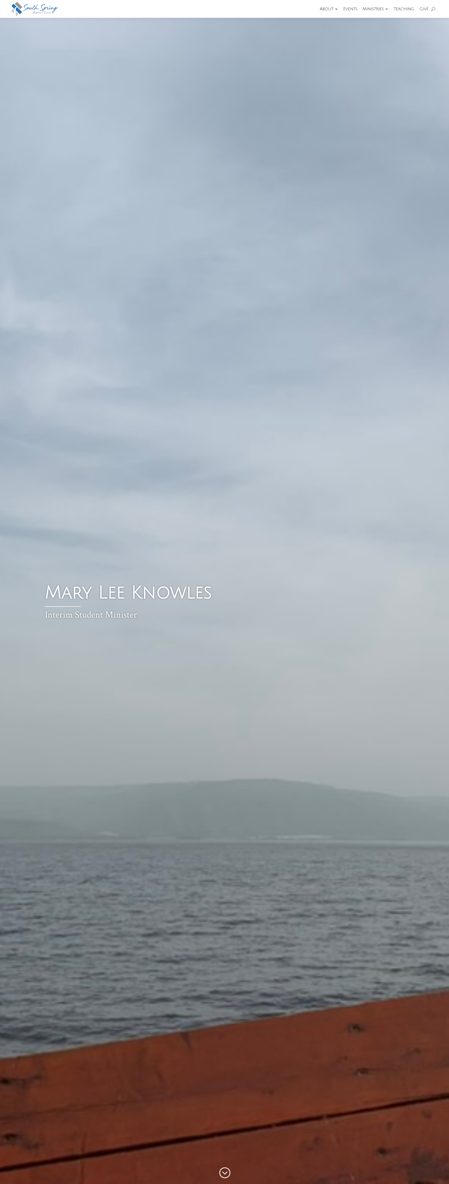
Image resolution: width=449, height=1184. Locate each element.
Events (350, 9)
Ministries (373, 9)
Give (424, 9)
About (326, 9)
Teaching (404, 9)
